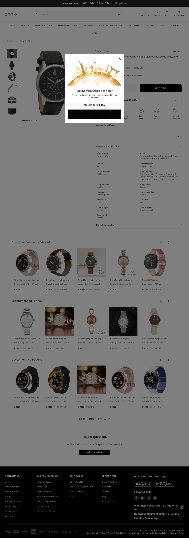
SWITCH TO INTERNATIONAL (94, 114)
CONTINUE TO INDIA (94, 104)
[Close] (94, 57)
